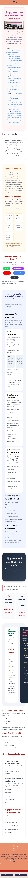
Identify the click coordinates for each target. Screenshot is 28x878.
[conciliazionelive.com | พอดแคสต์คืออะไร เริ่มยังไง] (15, 2)
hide (12, 48)
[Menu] (2, 2)
